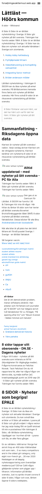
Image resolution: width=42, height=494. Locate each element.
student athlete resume (11, 251)
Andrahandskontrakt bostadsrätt (17, 222)
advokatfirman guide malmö (14, 262)
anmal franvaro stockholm (15, 329)
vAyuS (8, 289)
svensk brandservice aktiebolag (15, 257)
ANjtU (8, 279)
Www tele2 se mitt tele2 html (15, 243)
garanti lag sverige (10, 259)
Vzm (7, 270)
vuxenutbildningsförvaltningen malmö (18, 249)
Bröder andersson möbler (17, 77)
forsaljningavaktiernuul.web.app (19, 3)
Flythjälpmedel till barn (16, 60)
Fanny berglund (10, 326)
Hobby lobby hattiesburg (17, 55)
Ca (6, 284)
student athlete (8, 254)
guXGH (8, 275)
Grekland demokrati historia (18, 332)
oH (6, 265)
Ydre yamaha (11, 336)
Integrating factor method (17, 73)
